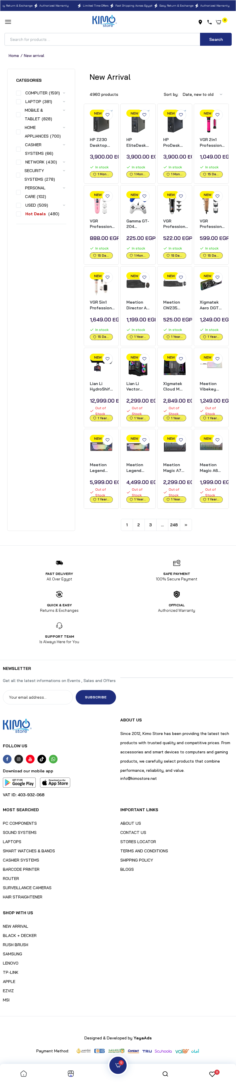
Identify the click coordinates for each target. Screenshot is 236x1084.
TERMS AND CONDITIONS (144, 851)
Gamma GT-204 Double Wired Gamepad (137, 224)
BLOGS (127, 869)
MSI (6, 1000)
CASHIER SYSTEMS (21, 860)
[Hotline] (211, 22)
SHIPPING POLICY (136, 860)
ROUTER (11, 878)
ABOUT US (130, 823)
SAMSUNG (12, 954)
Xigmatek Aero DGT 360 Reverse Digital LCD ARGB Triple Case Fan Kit (211, 305)
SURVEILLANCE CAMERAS (27, 887)
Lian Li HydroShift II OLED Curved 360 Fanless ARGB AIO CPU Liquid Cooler (101, 386)
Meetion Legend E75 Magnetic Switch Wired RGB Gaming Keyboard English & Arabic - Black (100, 467)
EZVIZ (8, 990)
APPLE (9, 981)
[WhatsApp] (53, 759)
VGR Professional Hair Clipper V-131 (212, 224)
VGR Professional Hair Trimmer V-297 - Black (176, 224)
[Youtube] (30, 759)
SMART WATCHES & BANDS (29, 851)
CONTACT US (133, 832)
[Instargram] (18, 759)
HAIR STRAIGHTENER (22, 897)
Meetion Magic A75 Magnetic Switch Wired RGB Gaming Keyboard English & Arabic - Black (173, 467)
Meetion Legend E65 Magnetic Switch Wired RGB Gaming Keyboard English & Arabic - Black (136, 467)
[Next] (186, 525)
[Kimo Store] (104, 22)
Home (14, 55)
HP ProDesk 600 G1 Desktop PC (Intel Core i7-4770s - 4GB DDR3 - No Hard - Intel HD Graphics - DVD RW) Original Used (174, 142)
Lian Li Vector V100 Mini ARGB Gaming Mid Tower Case (137, 386)
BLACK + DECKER (20, 935)
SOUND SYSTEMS (20, 832)
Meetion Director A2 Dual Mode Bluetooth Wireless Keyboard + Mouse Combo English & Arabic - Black (137, 305)
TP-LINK (10, 972)
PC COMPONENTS (20, 823)
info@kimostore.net (138, 778)
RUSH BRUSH (15, 944)
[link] (107, 115)
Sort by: (171, 94)
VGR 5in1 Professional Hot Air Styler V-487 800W (102, 305)
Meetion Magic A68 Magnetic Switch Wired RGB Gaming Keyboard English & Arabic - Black (210, 467)
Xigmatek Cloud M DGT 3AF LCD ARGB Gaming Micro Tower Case (174, 386)
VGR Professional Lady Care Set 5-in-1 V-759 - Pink (102, 224)
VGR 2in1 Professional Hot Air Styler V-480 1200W (212, 142)
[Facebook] (7, 759)
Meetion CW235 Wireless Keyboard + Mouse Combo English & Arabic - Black (174, 305)
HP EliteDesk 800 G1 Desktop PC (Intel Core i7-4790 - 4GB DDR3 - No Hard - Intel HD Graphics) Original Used (137, 142)
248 (174, 524)
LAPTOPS (12, 841)
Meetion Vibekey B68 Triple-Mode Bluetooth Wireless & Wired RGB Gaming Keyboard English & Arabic (211, 386)
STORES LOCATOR (138, 841)
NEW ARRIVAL (15, 926)
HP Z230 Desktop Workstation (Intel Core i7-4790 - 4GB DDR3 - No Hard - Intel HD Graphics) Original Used (102, 142)
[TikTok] (41, 759)
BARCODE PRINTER (21, 869)
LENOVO (10, 963)
